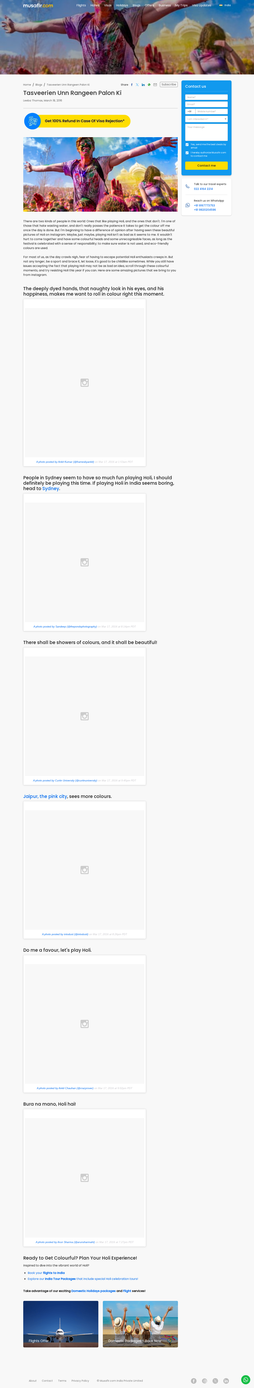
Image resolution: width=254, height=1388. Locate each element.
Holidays (122, 5)
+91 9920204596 (205, 209)
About (33, 1381)
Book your (46, 1273)
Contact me (206, 165)
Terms (62, 1381)
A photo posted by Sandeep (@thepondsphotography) (65, 626)
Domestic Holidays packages (93, 1291)
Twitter (215, 1381)
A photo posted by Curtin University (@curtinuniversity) (65, 780)
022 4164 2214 (203, 189)
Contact (47, 1381)
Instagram (204, 1381)
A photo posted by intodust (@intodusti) (65, 934)
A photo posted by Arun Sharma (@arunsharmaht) (65, 1242)
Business (165, 5)
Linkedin (226, 1381)
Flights (81, 5)
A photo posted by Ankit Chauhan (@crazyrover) (65, 1088)
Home (27, 85)
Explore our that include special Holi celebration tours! (83, 1279)
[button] (206, 119)
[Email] (155, 84)
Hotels (95, 5)
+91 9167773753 (204, 205)
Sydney (50, 488)
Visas (108, 5)
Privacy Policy (80, 1381)
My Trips (181, 5)
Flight (127, 1291)
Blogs (136, 5)
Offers (149, 5)
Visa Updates (201, 5)
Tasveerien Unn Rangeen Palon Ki (68, 85)
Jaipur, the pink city (45, 796)
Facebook (193, 1381)
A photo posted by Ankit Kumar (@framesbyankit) (65, 461)
